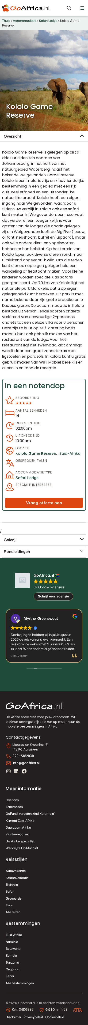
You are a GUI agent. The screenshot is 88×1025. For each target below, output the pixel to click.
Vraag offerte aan (44, 502)
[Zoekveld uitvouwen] (69, 8)
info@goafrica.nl (26, 763)
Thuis (6, 20)
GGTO (50, 1009)
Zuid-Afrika (69, 453)
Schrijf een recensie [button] (53, 596)
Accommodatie (24, 20)
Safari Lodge (48, 20)
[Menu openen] (82, 8)
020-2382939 (23, 756)
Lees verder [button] (19, 656)
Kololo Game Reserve (35, 453)
